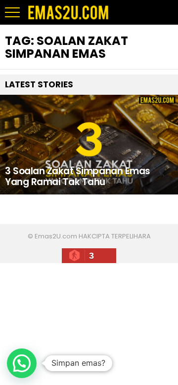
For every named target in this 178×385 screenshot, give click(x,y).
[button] (22, 363)
